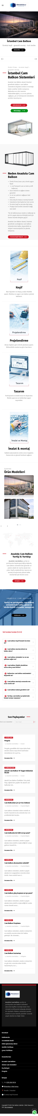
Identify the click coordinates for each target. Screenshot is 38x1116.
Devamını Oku (8, 758)
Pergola (7, 741)
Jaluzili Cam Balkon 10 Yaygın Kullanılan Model (18, 772)
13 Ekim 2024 (8, 859)
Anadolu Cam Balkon (12, 744)
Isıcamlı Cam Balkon (8, 1061)
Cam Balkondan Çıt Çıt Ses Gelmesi (17, 803)
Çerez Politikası (7, 1050)
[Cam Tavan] (19, 486)
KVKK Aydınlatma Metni (9, 1044)
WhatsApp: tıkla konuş (11, 1086)
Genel (22, 744)
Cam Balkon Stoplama (12, 923)
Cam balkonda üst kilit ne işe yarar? (17, 833)
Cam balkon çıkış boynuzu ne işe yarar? (18, 893)
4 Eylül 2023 (8, 737)
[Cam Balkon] (19, 5)
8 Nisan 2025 (8, 799)
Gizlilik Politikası (7, 1047)
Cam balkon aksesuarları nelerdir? (16, 863)
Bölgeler (23, 956)
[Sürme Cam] (19, 510)
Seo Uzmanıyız (9, 1107)
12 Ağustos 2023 (9, 767)
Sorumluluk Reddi (8, 1040)
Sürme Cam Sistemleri (9, 1065)
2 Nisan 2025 (8, 829)
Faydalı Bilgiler (25, 806)
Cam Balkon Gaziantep (12, 953)
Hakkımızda (6, 1037)
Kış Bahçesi (5, 1068)
